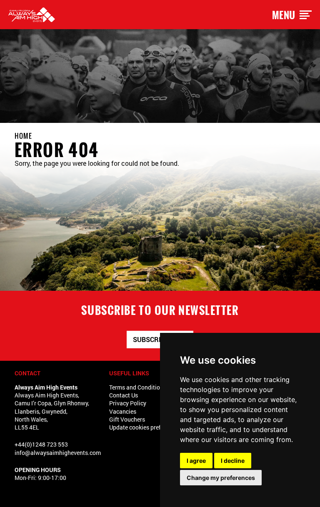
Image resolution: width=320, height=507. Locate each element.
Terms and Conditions (137, 387)
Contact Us (123, 395)
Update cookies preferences (145, 427)
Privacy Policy (127, 403)
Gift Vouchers (127, 419)
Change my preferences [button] (221, 477)
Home (23, 136)
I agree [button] (196, 460)
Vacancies (122, 411)
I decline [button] (233, 460)
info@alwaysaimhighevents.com (58, 453)
